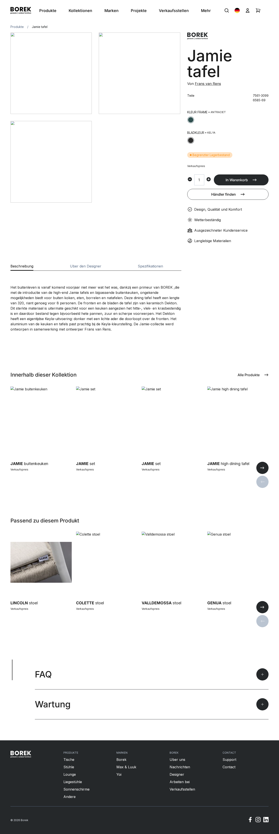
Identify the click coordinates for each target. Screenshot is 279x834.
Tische (68, 759)
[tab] (21, 267)
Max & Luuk (126, 767)
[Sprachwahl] (237, 10)
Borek (121, 759)
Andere (69, 796)
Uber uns (177, 759)
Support (229, 759)
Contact (229, 767)
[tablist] (95, 267)
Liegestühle (72, 782)
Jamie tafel (40, 27)
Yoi (118, 774)
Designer (177, 774)
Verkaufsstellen (182, 789)
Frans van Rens (208, 83)
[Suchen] (226, 10)
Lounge (69, 774)
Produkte (17, 27)
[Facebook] (250, 820)
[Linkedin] (266, 820)
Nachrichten (180, 767)
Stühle (68, 767)
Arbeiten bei (180, 782)
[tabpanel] (95, 301)
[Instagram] (258, 820)
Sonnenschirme (76, 789)
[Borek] (20, 754)
